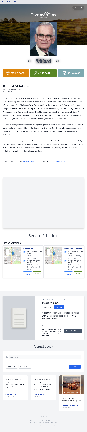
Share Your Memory (73, 331)
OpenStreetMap (46, 426)
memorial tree (28, 161)
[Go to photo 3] (67, 392)
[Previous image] (61, 385)
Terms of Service (49, 423)
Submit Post (75, 366)
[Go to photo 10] (76, 392)
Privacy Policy (37, 423)
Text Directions (28, 273)
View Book (47, 307)
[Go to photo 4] (68, 392)
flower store (60, 161)
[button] (13, 253)
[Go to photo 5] (69, 392)
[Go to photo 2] (66, 392)
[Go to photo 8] (73, 392)
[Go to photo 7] (72, 392)
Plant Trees (37, 273)
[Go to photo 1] (64, 392)
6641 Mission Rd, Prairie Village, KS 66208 (33, 267)
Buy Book (59, 307)
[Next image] (82, 385)
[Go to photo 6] (71, 392)
